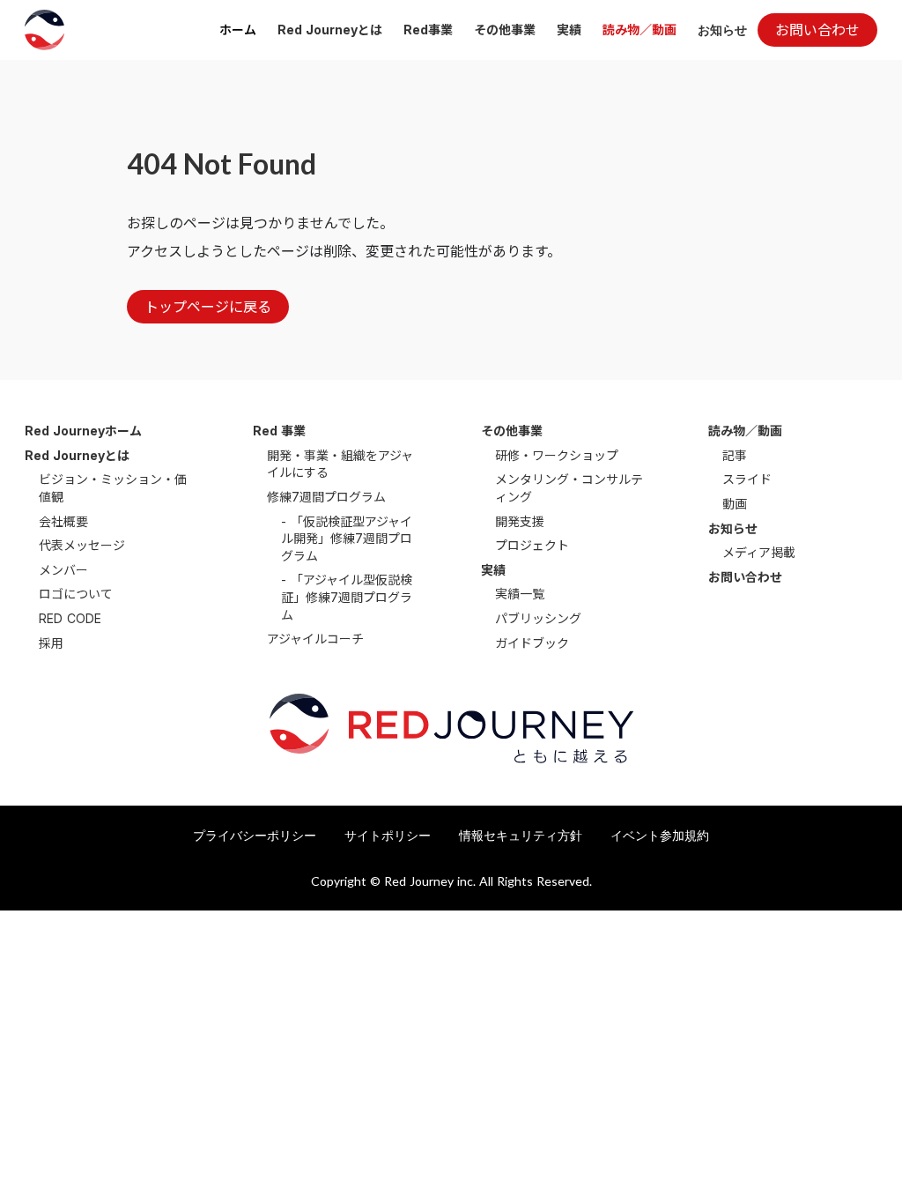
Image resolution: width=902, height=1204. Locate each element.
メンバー (63, 569)
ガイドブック (532, 642)
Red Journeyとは (329, 29)
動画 (734, 503)
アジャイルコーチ (315, 638)
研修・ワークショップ (556, 455)
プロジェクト (532, 545)
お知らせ (722, 29)
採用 (51, 642)
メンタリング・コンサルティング (569, 488)
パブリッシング (538, 618)
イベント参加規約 (659, 835)
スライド (747, 479)
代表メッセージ (82, 545)
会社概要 (63, 521)
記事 (734, 455)
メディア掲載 (758, 552)
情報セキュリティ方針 (520, 835)
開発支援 (519, 521)
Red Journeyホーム (83, 430)
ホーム (237, 29)
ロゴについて (76, 593)
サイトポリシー (387, 835)
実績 (569, 29)
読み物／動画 (639, 29)
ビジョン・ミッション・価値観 (113, 488)
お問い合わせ (745, 576)
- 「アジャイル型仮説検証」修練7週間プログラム (346, 596)
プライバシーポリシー (254, 835)
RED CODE (70, 618)
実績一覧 (519, 593)
